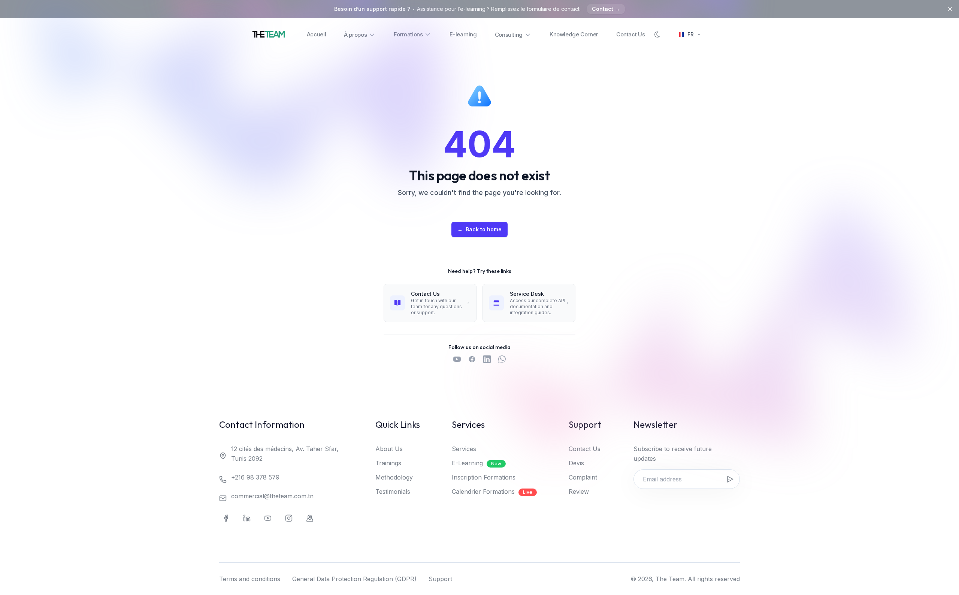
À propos (355, 34)
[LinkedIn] (247, 518)
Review (579, 491)
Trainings (388, 463)
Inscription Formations (483, 477)
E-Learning (476, 463)
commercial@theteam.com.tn (272, 496)
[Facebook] (226, 518)
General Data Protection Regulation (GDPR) (354, 579)
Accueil (316, 34)
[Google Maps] (310, 518)
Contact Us (630, 34)
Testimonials (392, 491)
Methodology (394, 477)
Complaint (583, 477)
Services (464, 449)
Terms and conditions (249, 579)
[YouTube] (268, 518)
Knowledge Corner (574, 34)
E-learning (463, 34)
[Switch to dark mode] (657, 34)
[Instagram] (289, 518)
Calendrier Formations (492, 491)
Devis (576, 463)
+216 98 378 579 (255, 477)
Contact (606, 9)
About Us (389, 449)
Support (440, 579)
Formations (408, 34)
